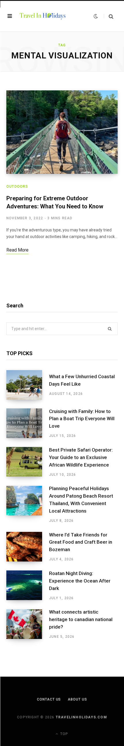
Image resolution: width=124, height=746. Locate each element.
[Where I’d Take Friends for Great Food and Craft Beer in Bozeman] (27, 547)
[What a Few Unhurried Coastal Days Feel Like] (27, 385)
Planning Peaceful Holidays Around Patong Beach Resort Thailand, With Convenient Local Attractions (81, 499)
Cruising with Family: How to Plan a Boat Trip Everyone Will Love (81, 418)
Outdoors (17, 186)
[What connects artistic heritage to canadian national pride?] (27, 624)
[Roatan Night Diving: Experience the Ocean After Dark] (27, 585)
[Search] (108, 16)
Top (63, 734)
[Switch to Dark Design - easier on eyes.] (95, 16)
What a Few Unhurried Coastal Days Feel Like (82, 380)
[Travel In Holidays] (42, 16)
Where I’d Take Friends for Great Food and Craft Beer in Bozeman (80, 542)
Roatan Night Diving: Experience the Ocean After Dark (79, 580)
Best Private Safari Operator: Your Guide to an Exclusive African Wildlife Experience (81, 457)
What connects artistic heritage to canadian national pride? (80, 619)
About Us (77, 699)
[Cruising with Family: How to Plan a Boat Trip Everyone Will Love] (27, 423)
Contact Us (49, 699)
